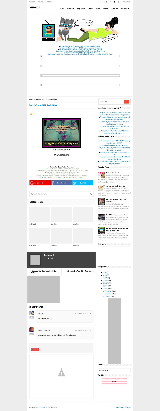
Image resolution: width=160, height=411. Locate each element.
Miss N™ (41, 314)
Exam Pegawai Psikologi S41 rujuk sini (115, 145)
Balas (31, 317)
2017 (105, 278)
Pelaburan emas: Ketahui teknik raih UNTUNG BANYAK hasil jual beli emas (62, 176)
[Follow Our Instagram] (114, 2)
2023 (105, 272)
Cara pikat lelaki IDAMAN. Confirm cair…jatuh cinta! (62, 169)
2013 (105, 288)
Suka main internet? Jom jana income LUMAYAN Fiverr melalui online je (80, 51)
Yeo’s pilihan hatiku (112, 173)
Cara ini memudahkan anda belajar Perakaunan (62, 172)
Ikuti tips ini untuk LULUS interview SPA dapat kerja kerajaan (80, 46)
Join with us (126, 2)
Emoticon (35, 350)
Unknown (48, 255)
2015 (105, 283)
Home (31, 99)
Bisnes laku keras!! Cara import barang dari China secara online (80, 49)
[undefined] (39, 214)
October (108, 296)
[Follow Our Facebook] (99, 2)
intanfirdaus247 (44, 330)
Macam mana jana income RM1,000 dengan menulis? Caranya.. (62, 177)
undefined (32, 224)
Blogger (128, 407)
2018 (105, 275)
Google (40, 183)
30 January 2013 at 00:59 (81, 330)
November (108, 294)
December (108, 291)
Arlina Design (120, 407)
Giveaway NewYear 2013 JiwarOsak (79, 271)
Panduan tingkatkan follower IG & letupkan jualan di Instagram (80, 48)
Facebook (61, 183)
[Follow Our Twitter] (103, 2)
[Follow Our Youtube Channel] (110, 2)
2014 (105, 286)
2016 (105, 280)
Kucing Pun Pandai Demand (115, 186)
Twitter (83, 183)
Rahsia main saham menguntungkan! (62, 174)
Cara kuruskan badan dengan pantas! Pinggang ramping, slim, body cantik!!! (62, 170)
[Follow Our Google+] (107, 2)
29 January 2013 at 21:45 (81, 313)
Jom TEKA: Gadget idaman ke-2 (116, 215)
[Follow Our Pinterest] (118, 2)
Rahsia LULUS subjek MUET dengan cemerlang (80, 52)
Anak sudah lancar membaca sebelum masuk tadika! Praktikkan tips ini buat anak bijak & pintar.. (80, 54)
